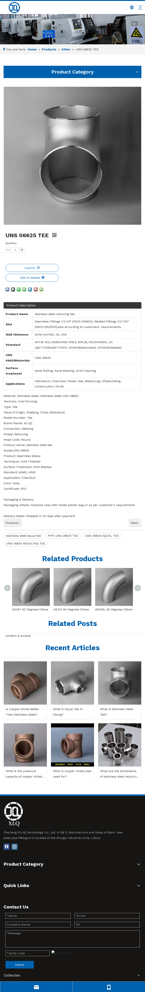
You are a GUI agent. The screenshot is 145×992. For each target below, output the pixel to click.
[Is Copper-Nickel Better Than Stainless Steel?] (25, 683)
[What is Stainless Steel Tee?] (119, 683)
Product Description (21, 305)
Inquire (29, 268)
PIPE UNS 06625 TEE (63, 535)
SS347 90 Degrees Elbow (30, 609)
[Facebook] (7, 847)
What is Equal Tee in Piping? (68, 711)
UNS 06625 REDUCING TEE (25, 543)
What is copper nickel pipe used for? (72, 773)
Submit (19, 964)
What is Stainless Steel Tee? (116, 711)
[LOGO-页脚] (13, 814)
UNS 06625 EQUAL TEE (102, 535)
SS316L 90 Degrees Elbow (114, 609)
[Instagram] (15, 847)
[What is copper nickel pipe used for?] (72, 745)
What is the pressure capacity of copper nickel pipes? (24, 774)
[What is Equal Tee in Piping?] (72, 683)
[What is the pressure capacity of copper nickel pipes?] (25, 745)
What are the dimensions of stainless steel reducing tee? (119, 774)
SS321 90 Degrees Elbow (71, 609)
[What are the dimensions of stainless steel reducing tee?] (119, 745)
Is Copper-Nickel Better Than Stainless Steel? (22, 711)
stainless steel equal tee (23, 535)
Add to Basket (30, 277)
